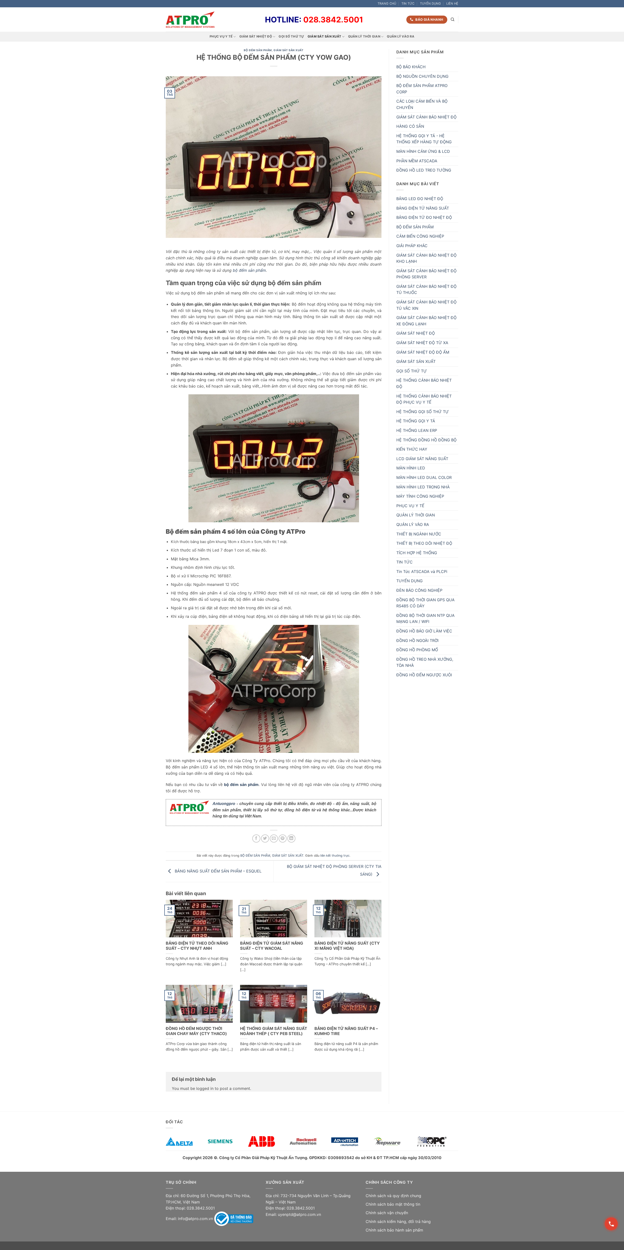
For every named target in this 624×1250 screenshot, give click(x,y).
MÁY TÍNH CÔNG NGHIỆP (420, 496)
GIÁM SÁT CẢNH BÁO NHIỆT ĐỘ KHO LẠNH (426, 258)
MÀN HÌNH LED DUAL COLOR (424, 477)
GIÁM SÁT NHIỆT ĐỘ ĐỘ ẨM (422, 352)
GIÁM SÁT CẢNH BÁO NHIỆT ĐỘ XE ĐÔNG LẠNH (426, 320)
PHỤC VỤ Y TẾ (221, 36)
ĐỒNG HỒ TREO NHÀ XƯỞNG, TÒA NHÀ (424, 662)
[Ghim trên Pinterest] (283, 838)
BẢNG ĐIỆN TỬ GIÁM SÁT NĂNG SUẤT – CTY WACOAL (271, 946)
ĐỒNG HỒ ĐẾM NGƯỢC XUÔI (424, 674)
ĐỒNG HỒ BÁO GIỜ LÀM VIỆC (424, 631)
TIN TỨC (407, 3)
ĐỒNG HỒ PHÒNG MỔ (417, 649)
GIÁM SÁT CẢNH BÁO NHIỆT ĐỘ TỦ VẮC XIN (426, 305)
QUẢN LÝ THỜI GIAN (364, 36)
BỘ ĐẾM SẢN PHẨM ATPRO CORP (422, 88)
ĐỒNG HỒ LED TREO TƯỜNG (423, 170)
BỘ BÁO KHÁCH (411, 66)
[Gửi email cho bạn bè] (274, 838)
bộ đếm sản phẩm (249, 270)
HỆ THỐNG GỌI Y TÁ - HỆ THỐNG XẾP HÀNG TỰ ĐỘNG (424, 139)
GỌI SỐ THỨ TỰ (291, 36)
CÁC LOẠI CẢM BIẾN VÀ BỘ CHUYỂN (422, 104)
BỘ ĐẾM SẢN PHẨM (258, 50)
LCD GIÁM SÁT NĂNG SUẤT (422, 458)
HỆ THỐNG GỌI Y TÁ (415, 420)
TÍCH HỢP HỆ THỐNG (416, 552)
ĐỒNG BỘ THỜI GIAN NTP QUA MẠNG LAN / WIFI (425, 618)
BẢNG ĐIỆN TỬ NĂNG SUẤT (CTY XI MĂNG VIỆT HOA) (347, 946)
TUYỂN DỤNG (430, 3)
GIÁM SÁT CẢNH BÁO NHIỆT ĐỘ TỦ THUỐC (426, 289)
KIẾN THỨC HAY (411, 449)
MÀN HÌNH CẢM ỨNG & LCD (423, 151)
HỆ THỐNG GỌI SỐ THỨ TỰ (422, 411)
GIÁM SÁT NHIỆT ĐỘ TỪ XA (422, 342)
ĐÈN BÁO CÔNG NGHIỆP (419, 590)
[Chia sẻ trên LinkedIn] (291, 838)
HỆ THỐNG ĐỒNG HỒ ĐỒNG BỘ (426, 439)
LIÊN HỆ (452, 3)
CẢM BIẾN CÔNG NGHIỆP (420, 236)
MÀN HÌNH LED (410, 467)
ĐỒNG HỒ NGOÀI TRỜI (417, 640)
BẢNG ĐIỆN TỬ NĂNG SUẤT (422, 208)
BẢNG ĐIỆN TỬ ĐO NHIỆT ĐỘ (424, 217)
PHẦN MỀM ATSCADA (416, 160)
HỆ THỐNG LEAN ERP (416, 430)
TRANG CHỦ (387, 3)
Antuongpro (224, 804)
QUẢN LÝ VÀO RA (400, 36)
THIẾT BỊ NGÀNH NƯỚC (418, 534)
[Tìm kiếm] (452, 19)
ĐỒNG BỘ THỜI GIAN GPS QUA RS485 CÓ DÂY (425, 603)
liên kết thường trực (335, 855)
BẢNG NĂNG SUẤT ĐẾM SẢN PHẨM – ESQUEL (218, 871)
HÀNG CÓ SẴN (410, 126)
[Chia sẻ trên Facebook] (256, 838)
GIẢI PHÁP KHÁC (412, 245)
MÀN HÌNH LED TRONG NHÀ (423, 486)
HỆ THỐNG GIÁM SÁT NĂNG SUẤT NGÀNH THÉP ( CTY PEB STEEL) (273, 1031)
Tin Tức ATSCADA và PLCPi (421, 571)
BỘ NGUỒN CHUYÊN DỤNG (422, 76)
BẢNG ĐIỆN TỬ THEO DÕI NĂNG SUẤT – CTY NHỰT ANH (197, 946)
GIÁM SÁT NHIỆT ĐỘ (255, 36)
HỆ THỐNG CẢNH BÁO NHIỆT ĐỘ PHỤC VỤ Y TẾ (424, 399)
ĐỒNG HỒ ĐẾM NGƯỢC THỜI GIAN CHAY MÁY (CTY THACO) (196, 1031)
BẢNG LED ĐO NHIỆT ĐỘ (419, 198)
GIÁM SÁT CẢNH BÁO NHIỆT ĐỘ (426, 117)
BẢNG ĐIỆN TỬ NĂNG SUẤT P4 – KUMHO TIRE (346, 1031)
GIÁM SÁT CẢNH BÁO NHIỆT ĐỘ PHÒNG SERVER (426, 274)
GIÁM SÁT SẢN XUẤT (324, 36)
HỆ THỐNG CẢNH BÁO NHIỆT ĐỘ (424, 383)
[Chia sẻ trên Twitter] (265, 838)
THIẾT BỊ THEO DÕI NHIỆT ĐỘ (424, 543)
